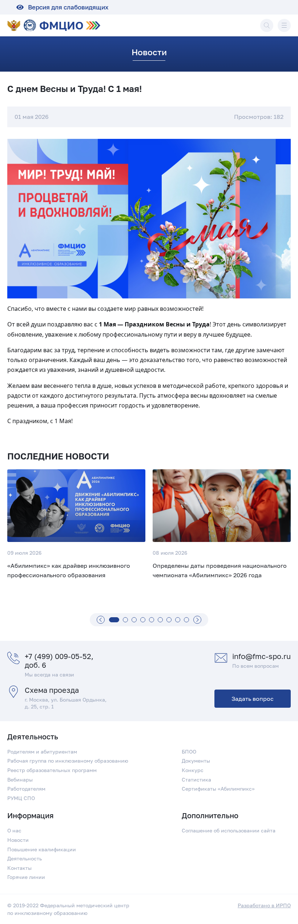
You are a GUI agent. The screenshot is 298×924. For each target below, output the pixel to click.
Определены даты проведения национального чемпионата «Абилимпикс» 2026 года (220, 570)
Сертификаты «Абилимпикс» (218, 789)
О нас (14, 830)
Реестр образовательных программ (52, 770)
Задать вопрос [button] (252, 698)
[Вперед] (197, 620)
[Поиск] (266, 25)
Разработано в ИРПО (264, 905)
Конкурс (193, 770)
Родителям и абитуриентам (42, 751)
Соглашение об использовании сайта (228, 830)
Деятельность (24, 858)
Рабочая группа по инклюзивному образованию (67, 761)
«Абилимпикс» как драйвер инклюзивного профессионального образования (68, 570)
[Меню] (284, 25)
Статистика (196, 779)
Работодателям (26, 789)
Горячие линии (26, 877)
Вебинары (20, 779)
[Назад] (101, 620)
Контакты (19, 868)
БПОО (189, 751)
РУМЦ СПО (21, 798)
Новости (18, 840)
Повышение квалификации (41, 849)
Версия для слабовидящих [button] (68, 7)
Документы (196, 761)
